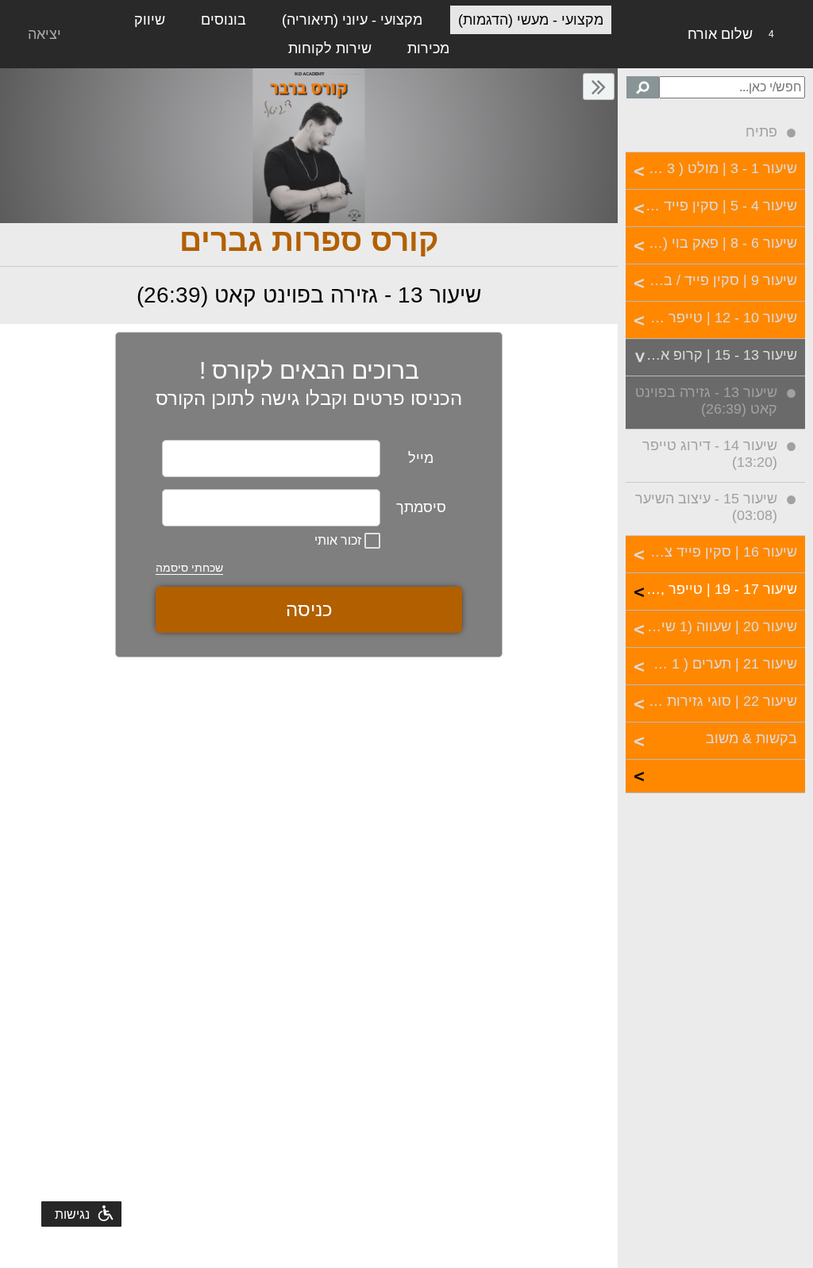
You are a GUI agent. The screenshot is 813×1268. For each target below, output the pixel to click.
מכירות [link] (428, 48)
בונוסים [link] (223, 20)
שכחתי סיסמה (189, 567)
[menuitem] (715, 134)
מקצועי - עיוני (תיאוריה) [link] (352, 20)
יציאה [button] (44, 34)
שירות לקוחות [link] (330, 48)
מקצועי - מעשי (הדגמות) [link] (530, 20)
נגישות (72, 1214)
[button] (599, 86)
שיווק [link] (149, 20)
